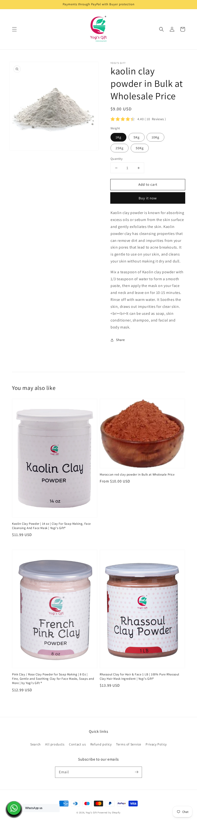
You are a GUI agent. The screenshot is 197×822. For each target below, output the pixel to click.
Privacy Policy (156, 744)
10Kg (155, 137)
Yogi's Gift (91, 812)
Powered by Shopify (109, 812)
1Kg (118, 137)
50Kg (140, 148)
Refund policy (101, 744)
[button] (14, 29)
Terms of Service (128, 744)
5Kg (137, 137)
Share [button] (120, 340)
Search (35, 744)
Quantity (117, 159)
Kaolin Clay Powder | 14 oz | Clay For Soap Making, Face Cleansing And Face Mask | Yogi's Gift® (51, 526)
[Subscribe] (136, 772)
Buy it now (148, 198)
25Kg (119, 148)
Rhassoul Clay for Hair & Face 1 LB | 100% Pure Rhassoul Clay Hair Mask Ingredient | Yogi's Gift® (139, 676)
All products (54, 744)
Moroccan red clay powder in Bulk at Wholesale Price (137, 474)
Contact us (77, 744)
